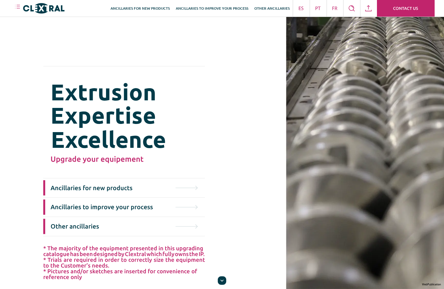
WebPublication (431, 284)
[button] (17, 8)
